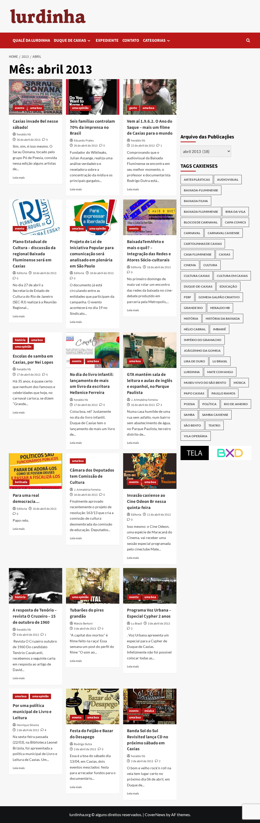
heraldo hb (24, 134)
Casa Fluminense (198, 254)
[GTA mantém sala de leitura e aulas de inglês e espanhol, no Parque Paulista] (149, 350)
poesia (189, 404)
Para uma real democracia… (26, 498)
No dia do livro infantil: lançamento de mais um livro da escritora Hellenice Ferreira (91, 384)
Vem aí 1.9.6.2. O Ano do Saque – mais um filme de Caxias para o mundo (149, 127)
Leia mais (19, 177)
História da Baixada (223, 318)
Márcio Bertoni (83, 623)
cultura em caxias (232, 276)
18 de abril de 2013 (44, 273)
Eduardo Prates (84, 140)
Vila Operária (195, 436)
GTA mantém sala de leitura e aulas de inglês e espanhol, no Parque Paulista (149, 384)
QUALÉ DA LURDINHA (31, 40)
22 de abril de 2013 (143, 146)
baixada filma (196, 201)
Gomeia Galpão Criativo (219, 297)
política (209, 404)
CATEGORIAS (154, 40)
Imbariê (219, 329)
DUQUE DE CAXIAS (70, 40)
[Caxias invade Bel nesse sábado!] (35, 97)
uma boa (36, 108)
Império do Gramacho (202, 340)
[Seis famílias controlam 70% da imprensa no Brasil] (92, 97)
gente (133, 108)
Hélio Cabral (195, 329)
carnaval (192, 233)
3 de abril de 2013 (85, 629)
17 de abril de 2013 (28, 375)
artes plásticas (197, 179)
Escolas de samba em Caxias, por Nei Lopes (33, 359)
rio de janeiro (236, 404)
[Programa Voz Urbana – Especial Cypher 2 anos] (149, 586)
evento (19, 108)
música (149, 711)
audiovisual (227, 179)
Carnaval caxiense (223, 233)
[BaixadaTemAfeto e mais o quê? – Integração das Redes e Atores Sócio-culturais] (149, 217)
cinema (190, 265)
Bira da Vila (235, 212)
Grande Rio (193, 308)
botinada (21, 482)
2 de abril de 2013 (28, 730)
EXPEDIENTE (107, 40)
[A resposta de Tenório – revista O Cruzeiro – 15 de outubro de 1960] (35, 586)
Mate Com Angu (220, 372)
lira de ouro (194, 361)
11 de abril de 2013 (159, 515)
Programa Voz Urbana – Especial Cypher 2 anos (149, 613)
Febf (187, 297)
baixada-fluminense (201, 190)
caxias (224, 254)
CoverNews (155, 814)
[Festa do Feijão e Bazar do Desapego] (92, 706)
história (20, 340)
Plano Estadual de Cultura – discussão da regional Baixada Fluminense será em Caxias (34, 254)
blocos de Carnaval (201, 222)
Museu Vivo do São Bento (205, 383)
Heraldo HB (220, 308)
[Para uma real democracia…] (35, 471)
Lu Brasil (136, 623)
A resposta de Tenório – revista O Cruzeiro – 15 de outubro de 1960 (35, 616)
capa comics (235, 222)
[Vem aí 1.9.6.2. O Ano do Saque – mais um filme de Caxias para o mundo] (149, 97)
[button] (248, 40)
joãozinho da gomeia (202, 350)
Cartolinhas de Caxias (203, 244)
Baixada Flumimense (201, 212)
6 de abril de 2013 (28, 635)
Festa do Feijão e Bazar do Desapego (91, 734)
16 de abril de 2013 (143, 405)
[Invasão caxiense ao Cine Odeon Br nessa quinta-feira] (149, 471)
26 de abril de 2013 (28, 140)
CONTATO (130, 40)
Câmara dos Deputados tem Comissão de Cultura (92, 476)
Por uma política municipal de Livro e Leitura (32, 712)
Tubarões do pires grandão (87, 613)
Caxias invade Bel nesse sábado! (35, 124)
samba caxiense (215, 415)
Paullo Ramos (223, 393)
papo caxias (194, 393)
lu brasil (220, 361)
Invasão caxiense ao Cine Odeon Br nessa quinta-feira (146, 501)
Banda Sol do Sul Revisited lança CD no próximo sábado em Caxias (147, 740)
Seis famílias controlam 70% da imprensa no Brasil (92, 127)
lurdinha (192, 372)
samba (189, 415)
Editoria (22, 273)
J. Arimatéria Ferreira (144, 400)
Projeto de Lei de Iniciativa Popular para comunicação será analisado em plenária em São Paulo (92, 254)
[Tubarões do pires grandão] (92, 586)
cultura (210, 265)
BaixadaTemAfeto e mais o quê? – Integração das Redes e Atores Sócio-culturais (149, 251)
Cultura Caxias (196, 276)
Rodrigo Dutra (83, 744)
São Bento (192, 425)
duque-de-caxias (198, 286)
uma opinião (80, 108)
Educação (228, 286)
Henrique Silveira (28, 725)
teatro (214, 425)
